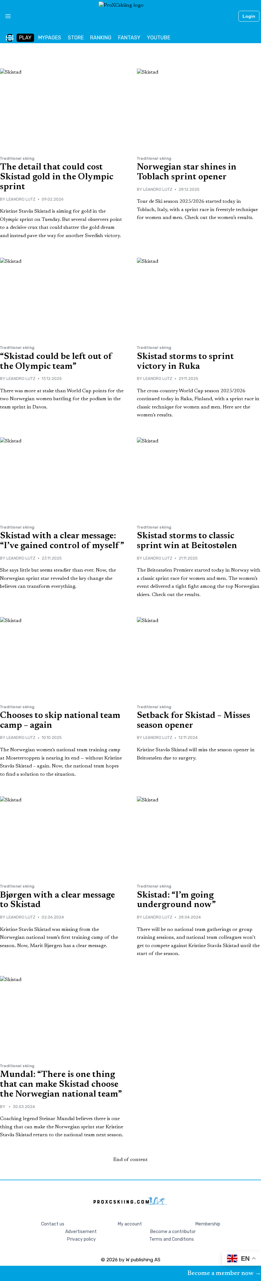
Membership (207, 1224)
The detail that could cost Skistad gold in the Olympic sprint (56, 177)
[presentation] (62, 110)
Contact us (52, 1224)
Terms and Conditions (171, 1239)
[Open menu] (5, 16)
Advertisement (81, 1231)
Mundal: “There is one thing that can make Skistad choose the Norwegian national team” (61, 1084)
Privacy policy (81, 1239)
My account (130, 1224)
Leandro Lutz (20, 199)
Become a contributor (173, 1231)
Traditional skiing (17, 158)
